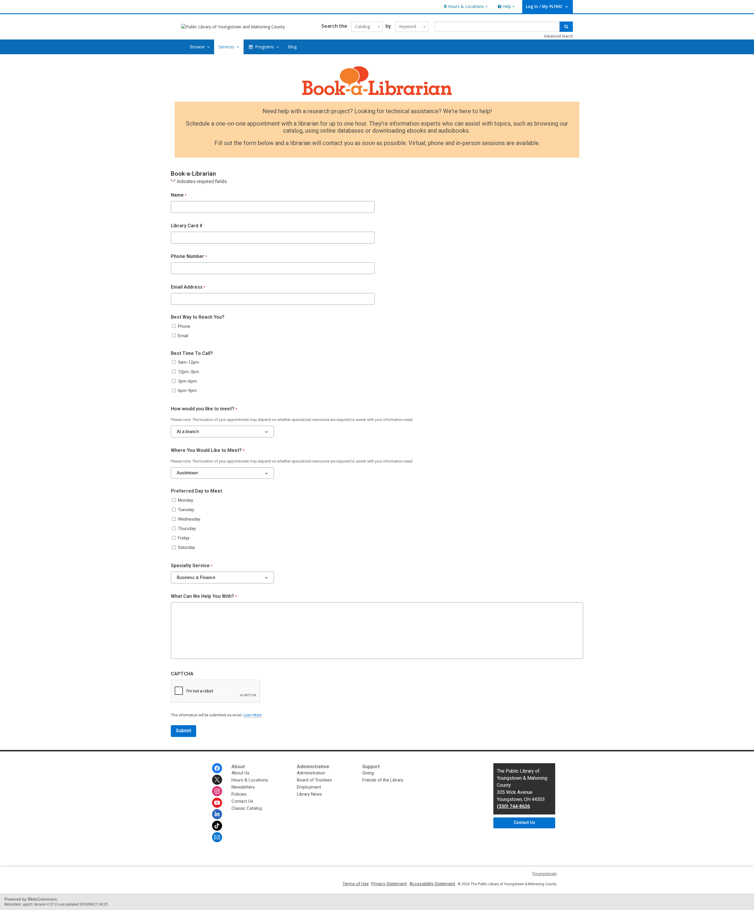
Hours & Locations (250, 780)
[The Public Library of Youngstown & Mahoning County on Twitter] (217, 780)
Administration (311, 773)
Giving (368, 773)
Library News (309, 794)
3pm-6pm (187, 381)
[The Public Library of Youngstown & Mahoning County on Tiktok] (217, 826)
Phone (184, 326)
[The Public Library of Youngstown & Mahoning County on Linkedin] (217, 814)
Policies (239, 794)
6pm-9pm (187, 390)
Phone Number (189, 256)
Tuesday (186, 509)
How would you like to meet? (204, 409)
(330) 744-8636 (513, 806)
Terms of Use (356, 883)
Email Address (188, 287)
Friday (183, 538)
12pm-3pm (188, 371)
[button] (465, 6)
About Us (240, 773)
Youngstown (544, 873)
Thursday (187, 528)
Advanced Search (558, 36)
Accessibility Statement (432, 883)
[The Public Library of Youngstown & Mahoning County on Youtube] (217, 803)
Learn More (252, 715)
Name (178, 195)
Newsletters (243, 787)
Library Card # (187, 225)
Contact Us (242, 801)
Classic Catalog (247, 808)
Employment (309, 787)
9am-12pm (188, 362)
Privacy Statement (389, 883)
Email (183, 335)
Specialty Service (191, 565)
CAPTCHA (182, 674)
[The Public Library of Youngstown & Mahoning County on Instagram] (217, 791)
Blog (292, 47)
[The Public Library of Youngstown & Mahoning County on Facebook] (217, 768)
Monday (185, 500)
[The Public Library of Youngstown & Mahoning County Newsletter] (217, 837)
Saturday (186, 547)
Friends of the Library (382, 780)
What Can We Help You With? (204, 596)
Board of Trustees (314, 780)
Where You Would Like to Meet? (207, 450)
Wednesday (189, 519)
